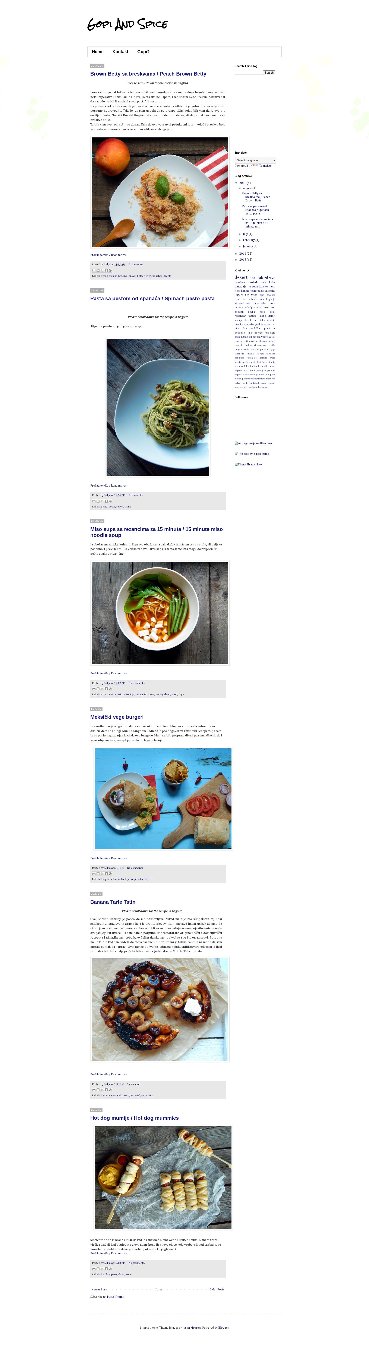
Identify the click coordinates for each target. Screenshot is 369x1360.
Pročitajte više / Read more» (108, 255)
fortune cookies (250, 349)
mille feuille (254, 366)
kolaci (271, 316)
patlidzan (260, 324)
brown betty (136, 276)
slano (128, 506)
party (114, 1274)
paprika (250, 324)
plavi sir (269, 328)
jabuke (252, 316)
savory (120, 506)
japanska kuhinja (245, 354)
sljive (237, 336)
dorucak (256, 278)
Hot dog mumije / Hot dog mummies (134, 1118)
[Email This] (94, 270)
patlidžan (250, 374)
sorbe (263, 383)
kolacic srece (267, 358)
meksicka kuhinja (120, 879)
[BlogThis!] (98, 270)
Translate (265, 165)
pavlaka (260, 374)
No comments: (137, 683)
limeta (272, 362)
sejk (245, 383)
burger (105, 879)
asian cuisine (108, 694)
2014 (243, 253)
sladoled (254, 383)
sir (247, 294)
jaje (273, 349)
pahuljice (261, 370)
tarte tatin (147, 1095)
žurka (264, 387)
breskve (122, 276)
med (248, 303)
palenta (271, 370)
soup (174, 694)
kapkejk (270, 299)
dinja (237, 349)
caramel (116, 1095)
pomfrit (246, 379)
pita (237, 328)
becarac (239, 341)
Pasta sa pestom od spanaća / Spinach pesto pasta (152, 298)
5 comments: (136, 264)
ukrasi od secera (250, 336)
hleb (237, 290)
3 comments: (136, 495)
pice (258, 307)
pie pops (270, 374)
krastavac (240, 362)
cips (261, 295)
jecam (261, 354)
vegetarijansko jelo (142, 879)
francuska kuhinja (246, 299)
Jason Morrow (192, 1327)
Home (98, 51)
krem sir (251, 362)
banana (105, 1095)
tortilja (251, 387)
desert (125, 1095)
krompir (239, 320)
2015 (243, 183)
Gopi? (143, 51)
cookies (270, 295)
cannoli (238, 345)
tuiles (258, 387)
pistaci (238, 379)
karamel (135, 1095)
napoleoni (249, 370)
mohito (265, 366)
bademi (271, 337)
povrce (259, 332)
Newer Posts (99, 1289)
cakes (272, 341)
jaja (262, 299)
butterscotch (250, 341)
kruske (249, 320)
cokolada (252, 282)
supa (181, 694)
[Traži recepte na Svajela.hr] (252, 453)
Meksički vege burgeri (117, 717)
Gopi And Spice (127, 23)
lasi (259, 362)
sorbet (271, 383)
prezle (167, 276)
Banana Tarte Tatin (113, 902)
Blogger (223, 1327)
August (247, 188)
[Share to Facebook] (106, 270)
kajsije (262, 316)
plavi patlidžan (251, 328)
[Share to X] (102, 270)
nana (272, 366)
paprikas (239, 374)
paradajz (240, 286)
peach (147, 276)
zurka (129, 1274)
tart (245, 387)
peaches (157, 276)
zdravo (269, 278)
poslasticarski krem (260, 379)
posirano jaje (243, 332)
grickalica (265, 349)
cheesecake (260, 345)
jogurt (239, 294)
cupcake (270, 290)
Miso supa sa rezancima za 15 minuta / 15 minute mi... (257, 223)
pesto (112, 506)
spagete (239, 387)
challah (248, 345)
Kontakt (120, 51)
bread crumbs (109, 276)
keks (272, 282)
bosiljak (239, 311)
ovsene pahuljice (245, 307)
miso (138, 694)
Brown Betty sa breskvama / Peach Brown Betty (148, 74)
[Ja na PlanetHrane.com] (248, 464)
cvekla (271, 345)
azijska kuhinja (126, 694)
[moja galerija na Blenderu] (253, 443)
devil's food (256, 311)
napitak (239, 370)
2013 (243, 259)
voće (264, 336)
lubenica (239, 366)
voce (254, 294)
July (246, 234)
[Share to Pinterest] (110, 270)
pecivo (271, 324)
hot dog (105, 1274)
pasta (104, 506)
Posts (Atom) (115, 1296)
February (249, 240)
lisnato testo (248, 290)
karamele (252, 358)
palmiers (240, 324)
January (248, 246)
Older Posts (216, 1289)
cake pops (263, 341)
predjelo (270, 332)
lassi (264, 362)
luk (245, 366)
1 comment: (133, 1084)
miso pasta (148, 694)
